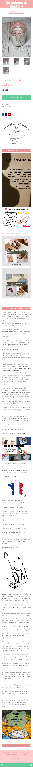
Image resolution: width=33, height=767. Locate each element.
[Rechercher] (31, 765)
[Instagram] (18, 758)
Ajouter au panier (16, 97)
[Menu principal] (2, 4)
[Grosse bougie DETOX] (6, 61)
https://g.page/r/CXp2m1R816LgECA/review (14, 233)
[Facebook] (14, 758)
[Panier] (2, 765)
